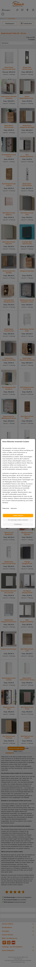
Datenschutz (5, 508)
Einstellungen (18, 524)
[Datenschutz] (2, 505)
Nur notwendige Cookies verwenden (18, 520)
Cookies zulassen (18, 515)
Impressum (14, 508)
